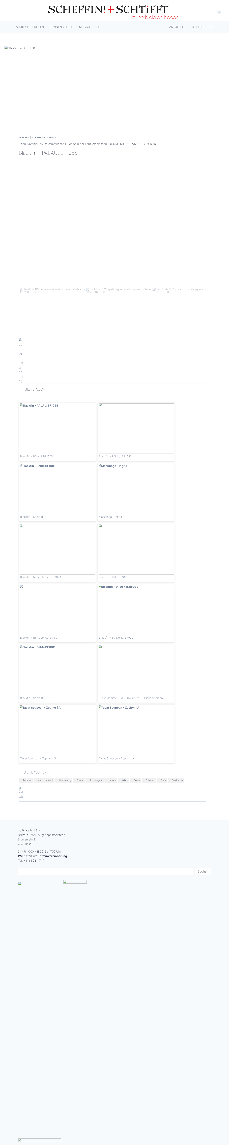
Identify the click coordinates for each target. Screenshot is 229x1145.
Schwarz (150, 780)
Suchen (203, 871)
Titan (163, 780)
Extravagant (96, 780)
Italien (125, 780)
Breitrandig (65, 780)
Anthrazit (27, 780)
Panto (137, 780)
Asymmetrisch (45, 780)
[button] (52, 310)
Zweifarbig (177, 780)
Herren (112, 780)
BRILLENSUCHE (202, 27)
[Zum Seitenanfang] (112, 361)
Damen (80, 780)
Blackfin (24, 137)
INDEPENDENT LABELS (44, 137)
